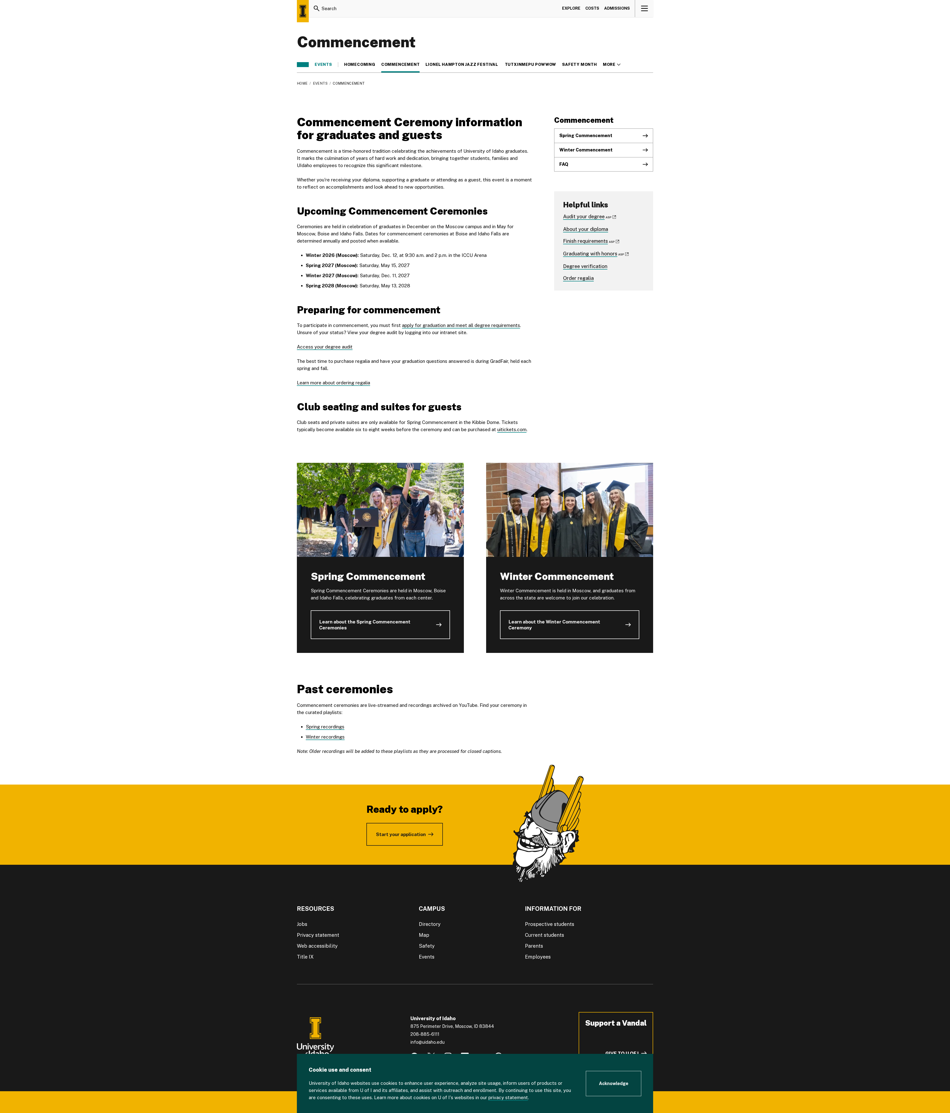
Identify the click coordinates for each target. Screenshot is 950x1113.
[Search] (317, 8)
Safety (427, 946)
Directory (430, 924)
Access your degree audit (325, 346)
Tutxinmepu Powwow (530, 65)
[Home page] (303, 11)
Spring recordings (325, 726)
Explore (571, 8)
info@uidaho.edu (427, 1042)
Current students (544, 935)
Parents (534, 946)
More (611, 65)
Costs (592, 8)
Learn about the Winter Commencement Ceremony (554, 624)
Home (302, 83)
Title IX (305, 957)
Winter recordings (325, 737)
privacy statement (508, 1097)
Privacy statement (318, 935)
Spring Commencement (586, 135)
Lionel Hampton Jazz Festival (462, 65)
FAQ (563, 164)
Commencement (400, 65)
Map (424, 935)
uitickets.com (511, 429)
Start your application (401, 834)
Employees (538, 957)
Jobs (302, 924)
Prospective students (549, 924)
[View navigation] (644, 8)
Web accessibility (317, 946)
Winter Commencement (586, 149)
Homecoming (359, 65)
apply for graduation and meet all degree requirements (461, 325)
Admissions (617, 8)
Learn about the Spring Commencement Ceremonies (364, 624)
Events (323, 65)
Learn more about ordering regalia (333, 382)
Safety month (579, 65)
